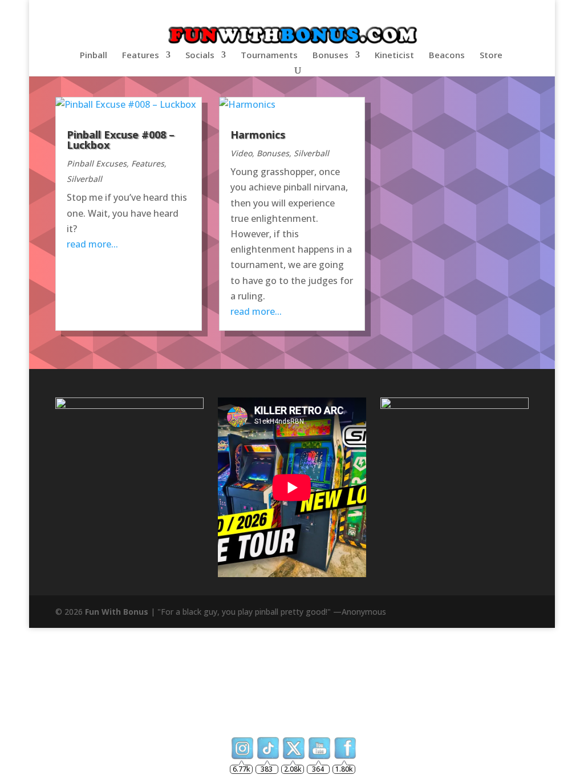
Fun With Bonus (116, 611)
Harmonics (257, 134)
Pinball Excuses (97, 163)
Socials (199, 55)
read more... (92, 244)
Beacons (447, 55)
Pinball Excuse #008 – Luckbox (121, 140)
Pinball (93, 55)
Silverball (84, 178)
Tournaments (269, 55)
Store (491, 55)
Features (140, 55)
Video (241, 153)
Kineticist (394, 55)
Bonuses (330, 55)
